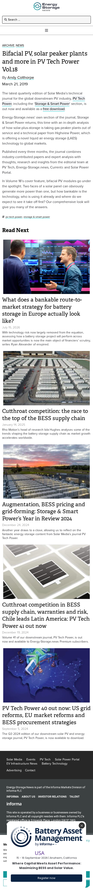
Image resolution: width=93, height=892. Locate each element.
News (20, 45)
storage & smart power (37, 217)
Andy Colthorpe (20, 78)
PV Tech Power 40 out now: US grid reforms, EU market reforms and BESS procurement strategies (46, 715)
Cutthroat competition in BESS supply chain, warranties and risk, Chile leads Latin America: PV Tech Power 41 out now (46, 615)
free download (54, 108)
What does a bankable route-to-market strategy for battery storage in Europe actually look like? (42, 310)
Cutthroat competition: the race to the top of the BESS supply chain (45, 415)
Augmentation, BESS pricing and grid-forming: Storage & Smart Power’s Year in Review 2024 (43, 511)
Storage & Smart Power (52, 103)
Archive (8, 45)
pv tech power (14, 217)
